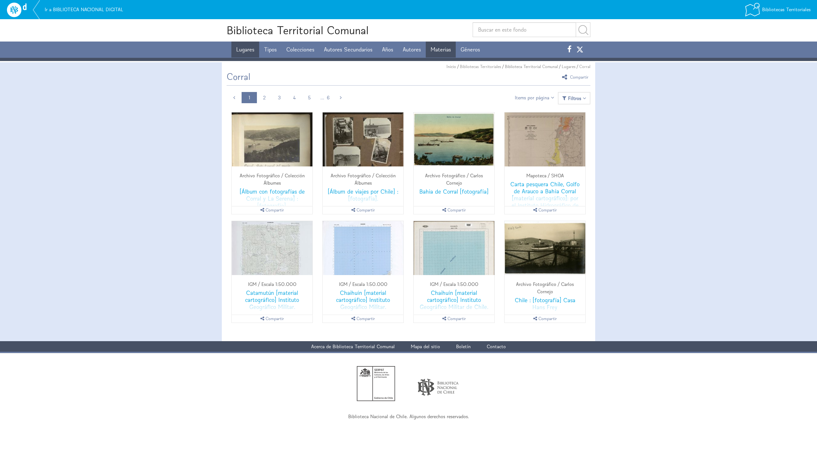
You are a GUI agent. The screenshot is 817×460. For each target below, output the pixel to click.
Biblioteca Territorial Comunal (298, 30)
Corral (584, 66)
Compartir (578, 77)
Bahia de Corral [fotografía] (454, 191)
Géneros (470, 49)
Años (387, 49)
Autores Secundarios (348, 49)
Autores (412, 49)
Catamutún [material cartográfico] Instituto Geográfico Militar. (272, 299)
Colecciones (300, 49)
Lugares (245, 49)
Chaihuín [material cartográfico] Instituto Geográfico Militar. (363, 299)
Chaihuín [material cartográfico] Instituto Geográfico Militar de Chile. (454, 299)
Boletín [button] (463, 346)
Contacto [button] (496, 346)
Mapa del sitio (425, 346)
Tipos (270, 49)
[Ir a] (272, 139)
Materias (441, 49)
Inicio (451, 66)
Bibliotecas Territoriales (480, 66)
